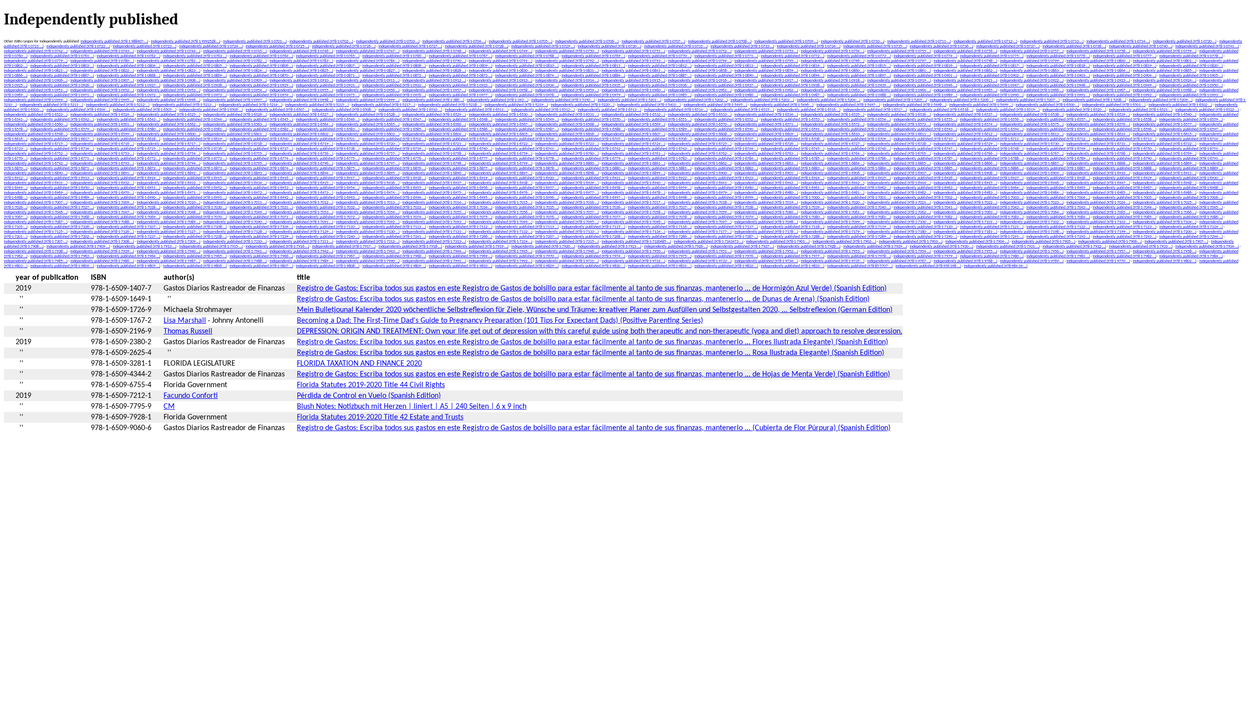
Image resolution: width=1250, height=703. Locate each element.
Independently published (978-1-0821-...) (35, 71)
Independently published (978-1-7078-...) (659, 217)
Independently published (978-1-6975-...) (434, 193)
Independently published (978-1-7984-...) (1191, 256)
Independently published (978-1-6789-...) (1058, 159)
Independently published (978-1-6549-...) (527, 120)
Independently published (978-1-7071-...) (261, 217)
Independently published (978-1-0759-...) (1164, 51)
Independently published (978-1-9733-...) (699, 261)
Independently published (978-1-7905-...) (1043, 242)
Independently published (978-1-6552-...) (726, 120)
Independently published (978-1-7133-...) (567, 232)
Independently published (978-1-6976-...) (500, 193)
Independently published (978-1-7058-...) (633, 212)
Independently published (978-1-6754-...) (168, 154)
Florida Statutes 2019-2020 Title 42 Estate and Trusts (380, 417)
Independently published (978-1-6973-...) (301, 193)
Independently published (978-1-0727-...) (410, 46)
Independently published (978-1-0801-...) (1164, 61)
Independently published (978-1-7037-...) (659, 207)
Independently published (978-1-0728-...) (476, 46)
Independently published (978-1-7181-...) (965, 232)
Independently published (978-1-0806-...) (261, 66)
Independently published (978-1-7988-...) (235, 261)
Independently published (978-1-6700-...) (261, 139)
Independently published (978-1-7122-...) (1058, 227)
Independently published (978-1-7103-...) (1098, 222)
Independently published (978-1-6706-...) (659, 139)
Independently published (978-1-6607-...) (633, 134)
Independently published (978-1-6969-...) (35, 193)
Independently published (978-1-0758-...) (1098, 51)
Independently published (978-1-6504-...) (78, 110)
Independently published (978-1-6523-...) (35, 115)
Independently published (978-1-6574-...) (965, 124)
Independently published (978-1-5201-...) (629, 100)
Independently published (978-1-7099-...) (832, 222)
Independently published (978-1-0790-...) (434, 61)
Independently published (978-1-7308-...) (102, 242)
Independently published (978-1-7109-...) (261, 227)
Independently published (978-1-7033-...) (394, 207)
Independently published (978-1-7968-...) (394, 256)
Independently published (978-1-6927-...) (991, 178)
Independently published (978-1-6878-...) (527, 168)
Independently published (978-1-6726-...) (766, 144)
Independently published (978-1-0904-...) (1124, 76)
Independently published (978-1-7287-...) (726, 237)
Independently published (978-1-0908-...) (168, 81)
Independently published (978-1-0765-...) (327, 56)
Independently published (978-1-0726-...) (343, 46)
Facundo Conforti (191, 396)
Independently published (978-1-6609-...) (766, 134)
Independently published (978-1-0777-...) (1124, 56)
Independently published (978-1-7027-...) (62, 207)
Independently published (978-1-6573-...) (899, 124)
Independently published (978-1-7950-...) (633, 251)
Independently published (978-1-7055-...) (434, 212)
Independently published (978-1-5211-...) (51, 105)
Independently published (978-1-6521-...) (1140, 110)
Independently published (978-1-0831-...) (567, 71)
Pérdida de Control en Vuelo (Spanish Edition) (369, 396)
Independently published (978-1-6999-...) (726, 198)
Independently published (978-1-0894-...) (792, 76)
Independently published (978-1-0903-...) (1058, 76)
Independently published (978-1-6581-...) (195, 129)
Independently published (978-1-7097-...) (699, 222)
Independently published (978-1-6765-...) (899, 154)
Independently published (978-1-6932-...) (102, 183)
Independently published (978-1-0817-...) (991, 66)
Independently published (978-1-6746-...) (859, 149)
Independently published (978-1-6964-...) (991, 188)
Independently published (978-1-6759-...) (500, 154)
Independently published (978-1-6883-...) (792, 168)
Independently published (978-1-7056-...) (500, 212)
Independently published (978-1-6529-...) (434, 115)
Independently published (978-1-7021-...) (899, 203)
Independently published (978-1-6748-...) (991, 149)
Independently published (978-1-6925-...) (859, 178)
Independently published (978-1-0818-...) (1058, 66)
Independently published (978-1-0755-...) (899, 51)
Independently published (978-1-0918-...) (832, 81)
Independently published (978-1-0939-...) (859, 85)
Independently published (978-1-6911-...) (1164, 173)
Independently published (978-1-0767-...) (460, 56)
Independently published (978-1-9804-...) (62, 266)
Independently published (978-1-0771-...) (726, 56)
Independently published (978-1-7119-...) (859, 227)
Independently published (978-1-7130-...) (367, 232)
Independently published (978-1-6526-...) (235, 115)
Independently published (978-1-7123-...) (1124, 227)
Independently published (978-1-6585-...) (394, 129)
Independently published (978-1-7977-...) (792, 256)
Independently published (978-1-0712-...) (985, 41)
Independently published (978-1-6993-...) (327, 198)
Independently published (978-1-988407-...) (114, 41)
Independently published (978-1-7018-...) (699, 203)
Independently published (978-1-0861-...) (899, 71)
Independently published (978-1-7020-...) (832, 203)
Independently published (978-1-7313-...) (434, 242)
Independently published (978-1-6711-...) (991, 139)
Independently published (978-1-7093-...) (434, 222)
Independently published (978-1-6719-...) (301, 144)
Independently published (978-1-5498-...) (914, 105)
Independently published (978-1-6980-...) (766, 193)
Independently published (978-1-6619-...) (195, 139)
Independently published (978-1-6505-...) (144, 110)
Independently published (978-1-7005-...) (1124, 198)
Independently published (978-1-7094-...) (500, 222)
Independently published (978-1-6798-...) (434, 163)
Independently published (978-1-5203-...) (762, 100)
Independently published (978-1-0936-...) (659, 85)
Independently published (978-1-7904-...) (977, 242)
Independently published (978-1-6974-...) (367, 193)
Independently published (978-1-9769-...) (1031, 261)
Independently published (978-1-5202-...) (696, 100)
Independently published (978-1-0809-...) (460, 66)
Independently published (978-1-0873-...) (460, 76)
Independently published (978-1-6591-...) (792, 129)
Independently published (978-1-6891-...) (102, 173)
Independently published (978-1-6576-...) (1098, 124)
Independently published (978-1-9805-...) (128, 266)
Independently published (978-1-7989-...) (301, 261)
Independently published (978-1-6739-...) (394, 149)
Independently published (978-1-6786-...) (859, 159)
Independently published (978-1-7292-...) (1058, 237)
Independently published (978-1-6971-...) (168, 193)
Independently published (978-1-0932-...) (394, 85)
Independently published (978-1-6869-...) (1164, 163)
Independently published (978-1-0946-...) (925, 85)
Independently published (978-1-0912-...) (434, 81)
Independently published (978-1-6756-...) (301, 154)
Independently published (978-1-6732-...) (1164, 144)
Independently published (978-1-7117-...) (726, 227)
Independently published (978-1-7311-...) (301, 242)
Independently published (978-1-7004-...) (1058, 198)
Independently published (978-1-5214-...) (250, 105)
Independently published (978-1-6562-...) (168, 124)
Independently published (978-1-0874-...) (527, 76)
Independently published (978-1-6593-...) (925, 129)
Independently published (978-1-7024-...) (1098, 203)
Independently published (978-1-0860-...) (832, 71)
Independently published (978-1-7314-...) (500, 242)
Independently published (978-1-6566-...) (434, 124)
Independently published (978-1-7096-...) (633, 222)
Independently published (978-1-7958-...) (1164, 251)
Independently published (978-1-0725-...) (277, 46)
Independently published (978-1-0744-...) (168, 51)
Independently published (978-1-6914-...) (128, 178)
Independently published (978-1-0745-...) (235, 51)
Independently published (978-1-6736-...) (195, 149)
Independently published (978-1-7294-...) (1191, 237)
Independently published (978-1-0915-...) (633, 81)
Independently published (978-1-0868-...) (128, 76)
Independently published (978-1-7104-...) (1164, 222)
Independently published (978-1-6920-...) (527, 178)
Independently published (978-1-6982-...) (899, 193)
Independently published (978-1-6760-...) (567, 154)
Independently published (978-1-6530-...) (500, 115)
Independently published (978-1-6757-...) (367, 154)
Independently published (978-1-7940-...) (168, 251)
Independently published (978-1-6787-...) (925, 159)
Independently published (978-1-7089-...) (168, 222)
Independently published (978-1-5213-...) (184, 105)
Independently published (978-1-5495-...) (715, 105)
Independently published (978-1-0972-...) (128, 95)
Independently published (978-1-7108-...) (195, 227)
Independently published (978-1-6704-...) (527, 139)
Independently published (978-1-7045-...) (1191, 207)
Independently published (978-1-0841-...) (633, 71)
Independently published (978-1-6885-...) (925, 168)
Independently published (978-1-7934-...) (1207, 246)
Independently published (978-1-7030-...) (195, 207)
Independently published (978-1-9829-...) (527, 266)
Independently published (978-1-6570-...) (699, 124)
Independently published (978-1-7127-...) (168, 232)
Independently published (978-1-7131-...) (434, 232)
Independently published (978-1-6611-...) (899, 134)
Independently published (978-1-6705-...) (593, 139)
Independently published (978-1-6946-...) (1031, 183)
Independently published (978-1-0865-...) (1164, 71)
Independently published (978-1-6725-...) (699, 144)
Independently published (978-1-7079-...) (726, 217)
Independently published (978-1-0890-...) (726, 76)
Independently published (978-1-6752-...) (35, 154)
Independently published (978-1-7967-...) (327, 256)
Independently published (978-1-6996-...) (527, 198)
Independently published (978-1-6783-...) (659, 159)
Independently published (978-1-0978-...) (527, 95)
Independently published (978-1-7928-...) (808, 246)
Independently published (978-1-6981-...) (832, 193)
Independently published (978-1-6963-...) (925, 188)
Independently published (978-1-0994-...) (35, 100)
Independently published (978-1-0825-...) (301, 71)
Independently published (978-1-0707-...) (653, 41)
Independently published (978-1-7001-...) (859, 198)
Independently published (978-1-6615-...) (1164, 134)
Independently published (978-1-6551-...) (659, 120)
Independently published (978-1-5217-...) (383, 105)
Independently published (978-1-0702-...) (321, 41)
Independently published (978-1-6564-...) (301, 124)
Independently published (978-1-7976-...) (726, 256)
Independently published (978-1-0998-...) (301, 100)
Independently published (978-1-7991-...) (434, 261)
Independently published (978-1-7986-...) (102, 261)
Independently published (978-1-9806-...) (195, 266)
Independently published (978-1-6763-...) (766, 154)
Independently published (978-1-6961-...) (792, 188)
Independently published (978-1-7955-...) (965, 251)
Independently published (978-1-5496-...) (781, 105)
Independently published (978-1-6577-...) (1164, 124)
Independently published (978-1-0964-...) (899, 90)
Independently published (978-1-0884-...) (593, 76)
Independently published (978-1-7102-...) (1031, 222)
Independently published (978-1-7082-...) (925, 217)
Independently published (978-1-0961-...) (699, 90)
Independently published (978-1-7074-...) (394, 217)
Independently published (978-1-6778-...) (527, 159)
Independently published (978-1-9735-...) (832, 261)
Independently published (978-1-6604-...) (434, 134)
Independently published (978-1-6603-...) (367, 134)
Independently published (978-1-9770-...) (1098, 261)
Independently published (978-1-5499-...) (981, 105)
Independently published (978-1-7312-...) (367, 242)
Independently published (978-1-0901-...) (925, 76)
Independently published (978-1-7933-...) (1140, 246)
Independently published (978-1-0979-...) (593, 95)
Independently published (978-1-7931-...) (1008, 246)
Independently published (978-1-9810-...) (460, 266)
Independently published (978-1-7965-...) (195, 256)
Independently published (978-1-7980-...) (991, 256)
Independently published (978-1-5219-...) (516, 105)
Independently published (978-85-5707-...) (860, 266)
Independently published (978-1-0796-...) (832, 61)
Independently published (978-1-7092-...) (367, 222)
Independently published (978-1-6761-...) (633, 154)
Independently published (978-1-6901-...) (766, 173)
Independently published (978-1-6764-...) (832, 154)
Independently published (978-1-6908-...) (965, 173)
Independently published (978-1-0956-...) (367, 90)
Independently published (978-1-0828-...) (434, 71)
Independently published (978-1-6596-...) (1124, 129)
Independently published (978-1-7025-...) (1164, 203)
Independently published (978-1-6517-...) (875, 110)
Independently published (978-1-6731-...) (1098, 144)
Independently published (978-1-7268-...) (593, 237)
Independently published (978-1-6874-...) (261, 168)
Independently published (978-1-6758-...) (434, 154)
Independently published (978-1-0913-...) (500, 81)
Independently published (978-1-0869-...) (195, 76)
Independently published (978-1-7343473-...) (708, 242)
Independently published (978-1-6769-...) (1164, 154)
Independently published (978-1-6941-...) (699, 183)
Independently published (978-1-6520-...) (1074, 110)
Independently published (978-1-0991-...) (1058, 95)
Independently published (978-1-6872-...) (128, 168)
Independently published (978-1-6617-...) (62, 139)
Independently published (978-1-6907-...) (899, 173)
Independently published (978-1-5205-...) (895, 100)
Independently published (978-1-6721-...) (434, 144)
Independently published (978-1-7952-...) (766, 251)
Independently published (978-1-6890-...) (35, 173)
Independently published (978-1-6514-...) (676, 110)
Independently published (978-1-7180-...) (899, 232)
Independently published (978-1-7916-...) (277, 246)
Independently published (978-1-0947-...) (991, 85)
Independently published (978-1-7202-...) (62, 237)
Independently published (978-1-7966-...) (261, 256)
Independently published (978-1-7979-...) (925, 256)
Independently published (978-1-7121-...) (991, 227)
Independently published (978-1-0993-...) (1191, 95)
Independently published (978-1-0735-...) (875, 46)
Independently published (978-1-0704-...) (454, 41)
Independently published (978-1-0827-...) (367, 71)
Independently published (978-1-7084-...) (1058, 217)
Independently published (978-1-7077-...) (593, 217)
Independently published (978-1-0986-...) (726, 95)
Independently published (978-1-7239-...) (261, 237)
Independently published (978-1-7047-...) (102, 212)
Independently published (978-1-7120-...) (925, 227)
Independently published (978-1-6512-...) (543, 110)
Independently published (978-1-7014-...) (434, 203)
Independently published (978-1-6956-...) (460, 188)
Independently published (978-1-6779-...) (593, 159)
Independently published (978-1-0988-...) (859, 95)
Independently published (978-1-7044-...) (1124, 207)
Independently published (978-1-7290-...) (925, 237)
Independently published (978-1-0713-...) (1051, 41)
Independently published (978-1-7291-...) (991, 237)
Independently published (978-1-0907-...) (102, 81)
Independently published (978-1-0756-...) (965, 51)
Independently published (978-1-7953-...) (832, 251)
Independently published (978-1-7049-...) (235, 212)
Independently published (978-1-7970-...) (527, 256)
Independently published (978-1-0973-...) (195, 95)
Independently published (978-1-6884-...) (859, 168)
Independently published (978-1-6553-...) (792, 120)
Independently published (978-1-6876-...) (394, 168)
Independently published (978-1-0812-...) (659, 66)
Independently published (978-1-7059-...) (699, 212)
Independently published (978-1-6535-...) (832, 115)
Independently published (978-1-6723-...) (567, 144)
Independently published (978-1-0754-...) (832, 51)
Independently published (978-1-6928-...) (1058, 178)
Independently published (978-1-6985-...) (1098, 193)
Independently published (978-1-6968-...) (1191, 188)
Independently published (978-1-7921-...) (609, 246)
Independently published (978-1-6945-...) (965, 183)
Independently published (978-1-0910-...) (301, 81)
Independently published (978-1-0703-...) (387, 41)
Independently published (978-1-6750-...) (1124, 149)
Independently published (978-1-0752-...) (699, 51)
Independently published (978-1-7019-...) (766, 203)
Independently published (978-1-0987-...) (792, 95)
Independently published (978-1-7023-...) (1031, 203)
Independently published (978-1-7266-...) (460, 237)
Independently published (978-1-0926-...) (62, 85)
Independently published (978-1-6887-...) (1058, 168)
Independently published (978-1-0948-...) (1058, 85)
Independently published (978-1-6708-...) (792, 139)
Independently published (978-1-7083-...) (991, 217)
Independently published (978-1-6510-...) (410, 110)
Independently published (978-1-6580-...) (128, 129)
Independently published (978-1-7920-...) (543, 246)
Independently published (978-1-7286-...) (659, 237)
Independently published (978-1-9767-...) (899, 261)
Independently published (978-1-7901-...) (778, 242)
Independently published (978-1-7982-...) (1124, 256)
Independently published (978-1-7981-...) (1058, 256)
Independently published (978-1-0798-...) (965, 61)
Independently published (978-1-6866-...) (965, 163)
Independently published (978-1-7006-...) (1191, 198)
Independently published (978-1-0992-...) (1124, 95)
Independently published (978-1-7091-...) (301, 222)
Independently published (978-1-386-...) (433, 100)
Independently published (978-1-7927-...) (742, 246)
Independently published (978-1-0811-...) (593, 66)
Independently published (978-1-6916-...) (261, 178)
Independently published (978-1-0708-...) (719, 41)
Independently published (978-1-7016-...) (567, 203)
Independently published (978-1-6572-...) (832, 124)
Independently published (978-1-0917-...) (766, 81)
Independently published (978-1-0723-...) (144, 46)
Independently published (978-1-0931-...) (327, 85)
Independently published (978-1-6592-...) (859, 129)
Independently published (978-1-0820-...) (1191, 66)
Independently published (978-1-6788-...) (991, 159)
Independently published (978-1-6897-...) (500, 173)
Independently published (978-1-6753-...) (102, 154)
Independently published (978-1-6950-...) (62, 188)
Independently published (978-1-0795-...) (766, 61)
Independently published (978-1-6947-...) (1098, 183)
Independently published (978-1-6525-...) (168, 115)
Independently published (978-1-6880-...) (593, 168)
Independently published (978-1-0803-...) (62, 66)
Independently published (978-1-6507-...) (277, 110)
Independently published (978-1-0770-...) (659, 56)
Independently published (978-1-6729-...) (965, 144)
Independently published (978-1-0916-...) (699, 81)
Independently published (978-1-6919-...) (460, 178)
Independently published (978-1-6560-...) (35, 124)
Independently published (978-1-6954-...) (327, 188)
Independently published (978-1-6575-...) (1031, 124)
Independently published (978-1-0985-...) (659, 95)
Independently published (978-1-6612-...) (965, 134)
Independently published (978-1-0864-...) (1098, 71)
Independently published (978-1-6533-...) (699, 115)
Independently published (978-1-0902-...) (991, 76)
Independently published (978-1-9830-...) (593, 266)
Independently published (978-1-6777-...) (460, 159)
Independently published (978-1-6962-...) (859, 188)
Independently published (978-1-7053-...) (301, 212)
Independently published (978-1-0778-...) (1191, 56)
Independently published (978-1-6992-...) (261, 198)
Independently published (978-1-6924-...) (792, 178)
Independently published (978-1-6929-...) (1124, 178)
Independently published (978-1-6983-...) (965, 193)
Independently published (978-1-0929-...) (261, 85)
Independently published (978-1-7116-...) (659, 227)
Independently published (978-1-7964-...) (128, 256)
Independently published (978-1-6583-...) (327, 129)
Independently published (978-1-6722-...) (500, 144)
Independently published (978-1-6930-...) (1191, 178)
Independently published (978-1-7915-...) (211, 246)
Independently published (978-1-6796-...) (301, 163)
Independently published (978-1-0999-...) (367, 100)
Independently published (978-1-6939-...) (567, 183)
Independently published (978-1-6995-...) (460, 198)
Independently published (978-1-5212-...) (117, 105)
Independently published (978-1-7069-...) (128, 217)
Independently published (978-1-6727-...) (832, 144)
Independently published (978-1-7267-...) (527, 237)
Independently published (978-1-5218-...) (449, 105)
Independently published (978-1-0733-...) (742, 46)
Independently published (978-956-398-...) (928, 266)
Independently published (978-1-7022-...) (965, 203)
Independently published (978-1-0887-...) (659, 76)
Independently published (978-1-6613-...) (1031, 134)
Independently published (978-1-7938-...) (35, 251)
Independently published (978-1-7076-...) (527, 217)
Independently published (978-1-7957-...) (1098, 251)
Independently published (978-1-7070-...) (195, 217)
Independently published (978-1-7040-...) (859, 207)
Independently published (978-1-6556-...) (991, 120)
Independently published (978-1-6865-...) (899, 163)
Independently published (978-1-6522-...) (1207, 110)
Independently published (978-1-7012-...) (301, 203)
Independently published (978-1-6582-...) (261, 129)
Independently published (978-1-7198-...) (1031, 232)
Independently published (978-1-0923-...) (1098, 81)
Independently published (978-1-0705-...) (520, 41)
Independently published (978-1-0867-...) (62, 76)
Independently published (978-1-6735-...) (128, 149)
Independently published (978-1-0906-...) (35, 81)
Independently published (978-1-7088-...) (102, 222)
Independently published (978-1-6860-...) (567, 163)
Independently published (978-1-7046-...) (35, 212)
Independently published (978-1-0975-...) (327, 95)
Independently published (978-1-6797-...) (367, 163)
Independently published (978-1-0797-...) (899, 61)
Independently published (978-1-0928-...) (195, 85)
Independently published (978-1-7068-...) (62, 217)
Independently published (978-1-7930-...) (941, 246)
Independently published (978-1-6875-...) (327, 168)
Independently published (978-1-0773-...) (859, 56)
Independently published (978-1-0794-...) (699, 61)
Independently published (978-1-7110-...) (327, 227)
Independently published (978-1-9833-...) (792, 266)
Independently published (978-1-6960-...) (726, 188)
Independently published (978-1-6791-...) (1191, 159)
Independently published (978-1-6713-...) (1124, 139)
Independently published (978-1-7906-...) (1110, 242)
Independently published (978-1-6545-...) (261, 120)
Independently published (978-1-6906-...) (832, 173)
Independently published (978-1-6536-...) (899, 115)
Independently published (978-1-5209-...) (1160, 100)
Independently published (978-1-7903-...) (910, 242)
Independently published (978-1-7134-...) (633, 232)
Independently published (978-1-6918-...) (394, 178)
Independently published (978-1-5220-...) (582, 105)
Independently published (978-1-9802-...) (1164, 261)
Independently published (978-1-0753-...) (766, 51)
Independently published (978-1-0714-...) (1118, 41)
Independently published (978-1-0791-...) (500, 61)
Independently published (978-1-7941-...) (235, 251)
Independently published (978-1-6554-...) (859, 120)
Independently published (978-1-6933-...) (168, 183)
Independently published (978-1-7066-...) (1164, 212)
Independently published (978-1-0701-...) (255, 41)
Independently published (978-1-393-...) (497, 100)
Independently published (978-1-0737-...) (1008, 46)
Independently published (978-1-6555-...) (925, 120)
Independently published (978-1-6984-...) (1031, 193)
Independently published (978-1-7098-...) (766, 222)
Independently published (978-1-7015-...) (500, 203)
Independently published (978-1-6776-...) (394, 159)
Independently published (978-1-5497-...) (848, 105)
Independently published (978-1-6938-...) (500, 183)
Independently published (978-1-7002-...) (925, 198)
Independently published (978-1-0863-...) (1031, 71)
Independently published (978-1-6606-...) (567, 134)
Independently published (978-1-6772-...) (128, 159)
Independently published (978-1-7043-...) (1058, 207)
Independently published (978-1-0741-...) (1207, 46)
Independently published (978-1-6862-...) (699, 163)
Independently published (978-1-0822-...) (102, 71)
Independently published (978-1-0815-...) (859, 66)
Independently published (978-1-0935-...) (593, 85)
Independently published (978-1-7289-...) (859, 237)
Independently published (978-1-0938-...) (792, 85)
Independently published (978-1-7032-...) (327, 207)
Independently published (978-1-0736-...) (941, 46)
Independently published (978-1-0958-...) (500, 90)
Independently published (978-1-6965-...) (1058, 188)
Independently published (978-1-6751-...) (1191, 149)
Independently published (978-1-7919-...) (476, 246)
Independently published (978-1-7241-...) (394, 237)
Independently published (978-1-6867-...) (1031, 163)
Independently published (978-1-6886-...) (991, 168)
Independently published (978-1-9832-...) (726, 266)
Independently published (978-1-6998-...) (659, 198)
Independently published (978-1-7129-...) (301, 232)
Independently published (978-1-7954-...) (899, 251)
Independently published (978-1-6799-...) (500, 163)
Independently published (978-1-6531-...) (567, 115)
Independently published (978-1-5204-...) (828, 100)
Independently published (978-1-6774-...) (261, 159)
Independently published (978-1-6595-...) (1058, 129)
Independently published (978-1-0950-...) (1191, 85)
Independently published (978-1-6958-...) (593, 188)
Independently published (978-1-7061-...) (832, 212)
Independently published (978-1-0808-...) (394, 66)
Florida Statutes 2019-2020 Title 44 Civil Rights (371, 385)
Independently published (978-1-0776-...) (1058, 56)
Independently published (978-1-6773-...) (195, 159)
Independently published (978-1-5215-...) (317, 105)
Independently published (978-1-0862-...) (965, 71)
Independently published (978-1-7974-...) (593, 256)
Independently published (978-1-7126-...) (102, 232)
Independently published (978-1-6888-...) (1124, 168)
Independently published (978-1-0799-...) (1031, 61)
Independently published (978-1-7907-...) (1176, 242)
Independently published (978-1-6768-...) (1098, 154)
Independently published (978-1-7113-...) (527, 227)
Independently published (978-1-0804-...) (128, 66)
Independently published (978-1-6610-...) (832, 134)
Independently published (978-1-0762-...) (128, 56)
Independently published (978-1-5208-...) (1094, 100)
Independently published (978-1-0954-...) (235, 90)
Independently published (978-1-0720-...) (1184, 41)
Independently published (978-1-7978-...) (859, 256)
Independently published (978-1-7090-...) (235, 222)
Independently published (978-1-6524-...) (102, 115)
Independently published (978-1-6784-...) (726, 159)
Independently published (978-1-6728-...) (899, 144)
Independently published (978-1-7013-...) (367, 203)
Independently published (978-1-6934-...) (235, 183)
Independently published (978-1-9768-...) (965, 261)
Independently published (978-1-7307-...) (35, 242)
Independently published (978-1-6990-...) (128, 198)
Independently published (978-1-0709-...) (786, 41)
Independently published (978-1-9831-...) (659, 266)
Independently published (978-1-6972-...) (235, 193)
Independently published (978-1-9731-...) (567, 261)
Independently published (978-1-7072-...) (327, 217)
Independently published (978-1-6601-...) (235, 134)
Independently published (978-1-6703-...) (460, 139)
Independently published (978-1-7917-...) (343, 246)
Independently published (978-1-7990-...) (367, 261)
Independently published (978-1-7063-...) (965, 212)
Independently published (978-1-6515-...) (742, 110)
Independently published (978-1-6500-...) (1047, 105)
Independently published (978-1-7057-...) (567, 212)
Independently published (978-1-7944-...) (434, 251)
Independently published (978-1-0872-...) (394, 76)
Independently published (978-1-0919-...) (899, 81)
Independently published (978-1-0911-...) (367, 81)
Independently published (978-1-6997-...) (593, 198)
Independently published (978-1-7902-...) (844, 242)
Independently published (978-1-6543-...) (128, 120)
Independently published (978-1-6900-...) (699, 173)
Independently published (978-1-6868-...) (1098, 163)
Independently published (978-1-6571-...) (766, 124)
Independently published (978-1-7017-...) (633, 203)
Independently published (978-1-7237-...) (128, 237)
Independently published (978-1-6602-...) (301, 134)
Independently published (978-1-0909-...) (235, 81)
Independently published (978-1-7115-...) (593, 227)
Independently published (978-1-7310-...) (235, 242)
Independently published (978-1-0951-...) (35, 90)
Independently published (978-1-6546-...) (327, 120)
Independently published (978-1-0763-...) (195, 56)
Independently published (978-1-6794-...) (168, 163)
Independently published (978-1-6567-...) (500, 124)
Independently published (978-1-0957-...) (434, 90)
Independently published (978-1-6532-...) (633, 115)
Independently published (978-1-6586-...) (460, 129)
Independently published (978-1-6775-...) (327, 159)
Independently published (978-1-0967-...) (1098, 90)
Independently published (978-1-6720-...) (367, 144)
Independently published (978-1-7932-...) (1074, 246)
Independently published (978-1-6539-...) (1098, 115)
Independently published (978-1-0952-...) (102, 90)
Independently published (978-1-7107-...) (128, 227)
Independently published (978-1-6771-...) (62, 159)
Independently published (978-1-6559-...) (1191, 120)
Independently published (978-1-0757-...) (1031, 51)
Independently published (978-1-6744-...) (726, 149)
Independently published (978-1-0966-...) (1031, 90)
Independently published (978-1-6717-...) (168, 144)
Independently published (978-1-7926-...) (676, 246)
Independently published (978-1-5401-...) (649, 105)
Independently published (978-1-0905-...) (1191, 76)
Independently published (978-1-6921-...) (593, 178)
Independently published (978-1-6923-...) (726, 178)
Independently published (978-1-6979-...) (699, 193)
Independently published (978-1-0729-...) (543, 46)
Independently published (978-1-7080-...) (792, 217)
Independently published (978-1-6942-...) (766, 183)
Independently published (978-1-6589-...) (659, 129)
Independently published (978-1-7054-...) (367, 212)
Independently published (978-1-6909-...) (1031, 173)
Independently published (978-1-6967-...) (1124, 188)
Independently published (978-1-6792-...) (35, 163)
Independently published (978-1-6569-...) (633, 124)
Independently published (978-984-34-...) (995, 266)
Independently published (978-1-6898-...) (567, 173)
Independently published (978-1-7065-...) (1098, 212)
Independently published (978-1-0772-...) (792, 56)
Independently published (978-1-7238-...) (195, 237)
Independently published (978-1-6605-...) (500, 134)
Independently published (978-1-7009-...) (102, 203)
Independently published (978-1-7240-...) (327, 237)
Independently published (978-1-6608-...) (699, 134)
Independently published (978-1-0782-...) (235, 61)
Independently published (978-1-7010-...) (168, 203)
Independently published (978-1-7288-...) (792, 237)
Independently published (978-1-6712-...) (1058, 139)
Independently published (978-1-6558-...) (1124, 120)
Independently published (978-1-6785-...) (792, 159)
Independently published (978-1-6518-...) (941, 110)
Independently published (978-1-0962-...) (766, 90)
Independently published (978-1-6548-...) (460, 120)
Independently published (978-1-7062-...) (899, 212)
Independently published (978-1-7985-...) (35, 261)
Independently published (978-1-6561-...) (102, 124)
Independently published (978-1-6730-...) (1031, 144)
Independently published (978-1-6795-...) (235, 163)
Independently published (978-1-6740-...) (460, 149)
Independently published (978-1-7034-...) (460, 207)
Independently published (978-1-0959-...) (567, 90)
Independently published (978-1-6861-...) (633, 163)
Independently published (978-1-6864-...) (832, 163)
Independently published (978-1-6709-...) (859, 139)
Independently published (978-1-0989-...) (925, 95)
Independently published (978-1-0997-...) (235, 100)
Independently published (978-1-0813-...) (726, 66)
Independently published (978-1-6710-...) (925, 139)
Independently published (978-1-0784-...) (367, 61)
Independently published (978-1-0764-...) (261, 56)
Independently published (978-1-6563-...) (235, 124)
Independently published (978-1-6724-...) (633, 144)
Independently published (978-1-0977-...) (460, 95)
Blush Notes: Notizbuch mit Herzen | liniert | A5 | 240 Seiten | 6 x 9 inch (411, 407)
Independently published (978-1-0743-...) (102, 51)
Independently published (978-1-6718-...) (235, 144)
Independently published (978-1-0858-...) (699, 71)
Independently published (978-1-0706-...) (587, 41)
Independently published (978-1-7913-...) (144, 246)
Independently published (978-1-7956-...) (1031, 251)
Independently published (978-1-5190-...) (563, 100)
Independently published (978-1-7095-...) (567, 222)
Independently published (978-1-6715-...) (35, 144)
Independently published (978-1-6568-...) (567, 124)
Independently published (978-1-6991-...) (195, 198)
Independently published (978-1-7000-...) (792, 198)
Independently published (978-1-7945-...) (500, 251)
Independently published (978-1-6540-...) (1164, 115)
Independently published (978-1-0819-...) (1124, 66)
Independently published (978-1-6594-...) (991, 129)
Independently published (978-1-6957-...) (527, 188)
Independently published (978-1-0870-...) (261, 76)
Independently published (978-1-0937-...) (726, 85)
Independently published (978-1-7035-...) (527, 207)
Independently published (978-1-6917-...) (327, 178)
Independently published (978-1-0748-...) (434, 51)
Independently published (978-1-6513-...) (609, 110)
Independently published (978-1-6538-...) (1031, 115)
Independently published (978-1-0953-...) (168, 90)
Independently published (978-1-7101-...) (965, 222)
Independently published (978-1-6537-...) (965, 115)
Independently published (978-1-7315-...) (567, 242)
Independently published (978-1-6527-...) (301, 115)
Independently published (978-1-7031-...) (261, 207)
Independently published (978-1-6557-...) (1058, 120)
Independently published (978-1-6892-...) (168, 173)
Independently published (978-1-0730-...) (609, 46)
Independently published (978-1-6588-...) (593, 129)
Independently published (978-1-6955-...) (394, 188)
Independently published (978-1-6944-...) (899, 183)
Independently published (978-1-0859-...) (766, 71)
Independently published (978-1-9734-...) (766, 261)
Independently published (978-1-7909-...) (78, 246)
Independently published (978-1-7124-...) (1191, 227)
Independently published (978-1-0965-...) (965, 90)
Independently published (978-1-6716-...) (102, 144)
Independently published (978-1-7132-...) (500, 232)
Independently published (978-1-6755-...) (235, 154)
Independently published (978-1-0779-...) (35, 61)
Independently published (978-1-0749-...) (500, 51)
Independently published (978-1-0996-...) (168, 100)
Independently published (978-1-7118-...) (792, 227)
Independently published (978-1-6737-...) (261, 149)
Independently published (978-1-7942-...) (301, 251)
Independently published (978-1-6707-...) (726, 139)
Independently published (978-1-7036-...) (593, 207)
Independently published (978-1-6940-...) (633, 183)
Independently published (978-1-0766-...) (394, 56)
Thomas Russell (188, 331)
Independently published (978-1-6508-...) (343, 110)
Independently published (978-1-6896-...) (434, 173)
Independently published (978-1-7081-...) (859, 217)
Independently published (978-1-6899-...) (633, 173)
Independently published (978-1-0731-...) (676, 46)
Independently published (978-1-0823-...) (168, 71)
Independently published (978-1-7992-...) (500, 261)
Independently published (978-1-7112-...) (460, 227)
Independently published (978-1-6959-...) (659, 188)
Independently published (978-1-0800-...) (1098, 61)
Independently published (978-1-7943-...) (367, 251)
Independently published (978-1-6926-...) (925, 178)
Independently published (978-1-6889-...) (1191, 168)
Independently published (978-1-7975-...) (659, 256)
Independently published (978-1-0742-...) (35, 51)
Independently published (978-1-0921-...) (965, 81)
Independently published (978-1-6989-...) (62, 198)
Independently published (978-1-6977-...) (567, 193)
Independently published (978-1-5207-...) (1028, 100)
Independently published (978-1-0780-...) (102, 61)
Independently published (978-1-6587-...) (527, 129)
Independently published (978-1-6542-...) (62, 120)
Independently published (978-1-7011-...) (235, 203)
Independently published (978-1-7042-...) (991, 207)
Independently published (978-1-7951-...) (699, 251)
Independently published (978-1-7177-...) (699, 232)
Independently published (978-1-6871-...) (62, 168)
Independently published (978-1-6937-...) (434, 183)
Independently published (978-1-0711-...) (919, 41)
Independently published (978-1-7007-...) (35, 203)
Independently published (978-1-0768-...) (527, 56)
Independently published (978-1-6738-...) (327, 149)
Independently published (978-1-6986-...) (1164, 193)
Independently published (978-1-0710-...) (852, 41)
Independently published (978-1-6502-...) (1180, 105)
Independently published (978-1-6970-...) (102, 193)
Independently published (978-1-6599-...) (102, 134)
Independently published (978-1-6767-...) (1031, 154)
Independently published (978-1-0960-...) (633, 90)
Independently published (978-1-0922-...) (1031, 81)
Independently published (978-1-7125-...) (35, 232)
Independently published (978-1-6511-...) (476, 110)
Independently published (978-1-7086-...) (1191, 217)
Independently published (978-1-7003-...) (991, 198)
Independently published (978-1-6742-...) (593, 149)
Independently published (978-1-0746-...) (301, 51)
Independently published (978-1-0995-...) (102, 100)
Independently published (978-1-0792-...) (567, 61)
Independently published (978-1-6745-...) (792, 149)
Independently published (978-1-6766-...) (965, 154)
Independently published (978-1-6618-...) (128, 139)
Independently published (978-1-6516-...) (808, 110)
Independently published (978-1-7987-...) (168, 261)
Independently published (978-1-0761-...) (62, 56)
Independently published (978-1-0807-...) (327, 66)
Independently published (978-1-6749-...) (1058, 149)
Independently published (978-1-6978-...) (633, 193)
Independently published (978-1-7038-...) (726, 207)
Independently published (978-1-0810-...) (527, 66)
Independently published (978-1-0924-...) (1164, 81)
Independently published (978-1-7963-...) (62, 256)
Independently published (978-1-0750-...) (567, 51)
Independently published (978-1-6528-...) (367, 115)
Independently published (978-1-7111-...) (394, 227)
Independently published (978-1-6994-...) (394, 198)
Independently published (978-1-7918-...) (410, 246)
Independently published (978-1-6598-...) (35, 134)
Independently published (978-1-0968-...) (1164, 90)
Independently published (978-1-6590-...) (726, 129)
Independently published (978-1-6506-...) (211, 110)
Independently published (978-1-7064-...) (1031, 212)
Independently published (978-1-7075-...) (460, 217)
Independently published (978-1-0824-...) (235, 71)
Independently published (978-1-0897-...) (859, 76)
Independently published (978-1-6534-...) (766, 115)
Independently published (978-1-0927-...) (128, 85)
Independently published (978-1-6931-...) (35, 183)
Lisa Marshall (185, 321)
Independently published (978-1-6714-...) (1191, 139)
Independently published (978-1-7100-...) (899, 222)
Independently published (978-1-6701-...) (327, 139)
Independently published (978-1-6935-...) (301, 183)
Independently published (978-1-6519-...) (1008, 110)
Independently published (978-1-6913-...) (62, 178)
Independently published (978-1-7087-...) (35, 222)
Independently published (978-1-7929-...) (875, 246)
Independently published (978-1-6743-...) (659, 149)
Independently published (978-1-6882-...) (726, 168)
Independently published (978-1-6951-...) (128, 188)
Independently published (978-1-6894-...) (301, 173)
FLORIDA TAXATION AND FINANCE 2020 (359, 364)
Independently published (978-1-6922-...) (659, 178)
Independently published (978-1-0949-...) (1124, 85)
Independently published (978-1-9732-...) (633, 261)
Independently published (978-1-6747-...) (925, 149)
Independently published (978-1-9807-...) (261, 266)
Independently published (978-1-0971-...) (62, 95)
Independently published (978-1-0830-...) (500, 71)
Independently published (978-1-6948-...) (1164, 183)
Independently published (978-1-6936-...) (367, 183)
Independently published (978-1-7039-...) (792, 207)
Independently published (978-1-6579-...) (62, 129)
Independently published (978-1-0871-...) (327, 76)
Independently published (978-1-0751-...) (633, 51)
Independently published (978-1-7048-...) (168, 212)
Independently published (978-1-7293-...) (1124, 237)
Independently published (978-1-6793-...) (102, 163)
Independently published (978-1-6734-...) (62, 149)
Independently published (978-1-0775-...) (991, 56)
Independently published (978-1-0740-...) (1140, 46)
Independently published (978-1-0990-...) (991, 95)
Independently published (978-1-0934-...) (527, 85)
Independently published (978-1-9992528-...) (185, 41)
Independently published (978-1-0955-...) (301, 90)
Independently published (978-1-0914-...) (567, 81)
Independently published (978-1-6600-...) (168, 134)
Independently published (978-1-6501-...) (1114, 105)
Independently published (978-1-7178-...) (766, 232)
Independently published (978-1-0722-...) (78, 46)
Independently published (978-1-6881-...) (659, 168)
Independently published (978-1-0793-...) (633, 61)
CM (169, 407)
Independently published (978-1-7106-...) (62, 227)
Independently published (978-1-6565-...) (367, 124)
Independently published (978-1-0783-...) (301, 61)
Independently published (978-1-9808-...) (327, 266)
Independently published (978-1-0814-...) (792, 66)
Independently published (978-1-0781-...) (168, 61)
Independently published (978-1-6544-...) (195, 120)
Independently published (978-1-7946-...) (567, 251)
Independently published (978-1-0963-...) (832, 90)
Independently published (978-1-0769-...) (593, 56)
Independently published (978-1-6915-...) (195, 178)
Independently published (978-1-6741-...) (527, 149)
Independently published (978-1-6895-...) (367, 173)
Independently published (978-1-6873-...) (195, 168)
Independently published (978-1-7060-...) (766, 212)
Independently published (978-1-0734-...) (808, 46)
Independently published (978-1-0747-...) (367, 51)
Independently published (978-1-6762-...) (699, 154)
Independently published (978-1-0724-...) (211, 46)
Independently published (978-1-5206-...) (961, 100)
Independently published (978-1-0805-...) (195, 66)
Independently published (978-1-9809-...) (394, 266)
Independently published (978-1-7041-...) (925, 207)
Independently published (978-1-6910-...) (1098, 173)
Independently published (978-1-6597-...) (1191, 129)
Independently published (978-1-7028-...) (128, 207)
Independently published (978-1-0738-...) (1074, 46)
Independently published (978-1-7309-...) (168, 242)
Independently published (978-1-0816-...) (925, 66)
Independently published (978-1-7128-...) (235, 232)
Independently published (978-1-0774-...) (925, 56)
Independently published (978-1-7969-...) (460, 256)
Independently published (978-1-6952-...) (195, 188)
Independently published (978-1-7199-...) (1098, 232)
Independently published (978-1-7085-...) (1124, 217)
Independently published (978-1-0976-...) (394, 95)
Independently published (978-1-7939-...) (102, 251)
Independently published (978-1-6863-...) (766, 163)
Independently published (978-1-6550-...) (593, 120)
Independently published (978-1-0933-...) (460, 85)
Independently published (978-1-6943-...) (832, 183)
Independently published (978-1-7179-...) (832, 232)
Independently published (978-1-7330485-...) (636, 242)
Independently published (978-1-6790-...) (1124, 159)
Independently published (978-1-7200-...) (1164, 232)
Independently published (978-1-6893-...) (235, 173)
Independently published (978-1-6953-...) (261, 188)
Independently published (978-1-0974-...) (261, 95)
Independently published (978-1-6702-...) (394, 139)
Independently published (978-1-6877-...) (460, 168)
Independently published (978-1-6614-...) (1098, 134)
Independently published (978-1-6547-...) (394, 120)
